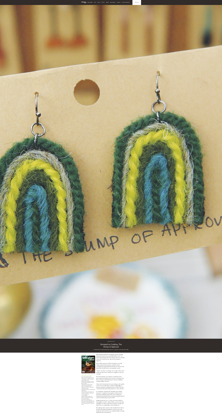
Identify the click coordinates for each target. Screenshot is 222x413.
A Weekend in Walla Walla (87, 384)
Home (107, 2)
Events (118, 2)
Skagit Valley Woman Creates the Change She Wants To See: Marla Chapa (88, 382)
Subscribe (137, 2)
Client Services (126, 2)
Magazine (90, 2)
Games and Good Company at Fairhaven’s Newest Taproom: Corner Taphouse (88, 393)
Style (98, 2)
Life (95, 2)
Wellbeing (112, 2)
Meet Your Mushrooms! (87, 386)
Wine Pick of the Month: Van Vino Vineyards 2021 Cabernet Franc (88, 403)
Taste (103, 2)
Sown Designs (84, 395)
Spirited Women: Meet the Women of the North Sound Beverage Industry (87, 397)
